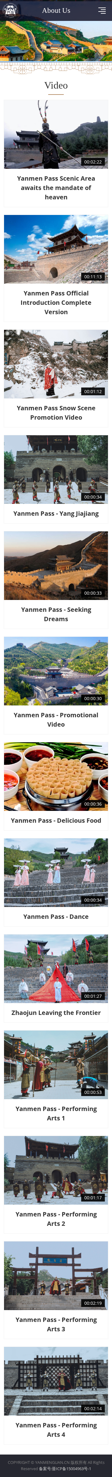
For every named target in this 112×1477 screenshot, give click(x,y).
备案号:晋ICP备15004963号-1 (65, 1468)
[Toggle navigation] (102, 10)
